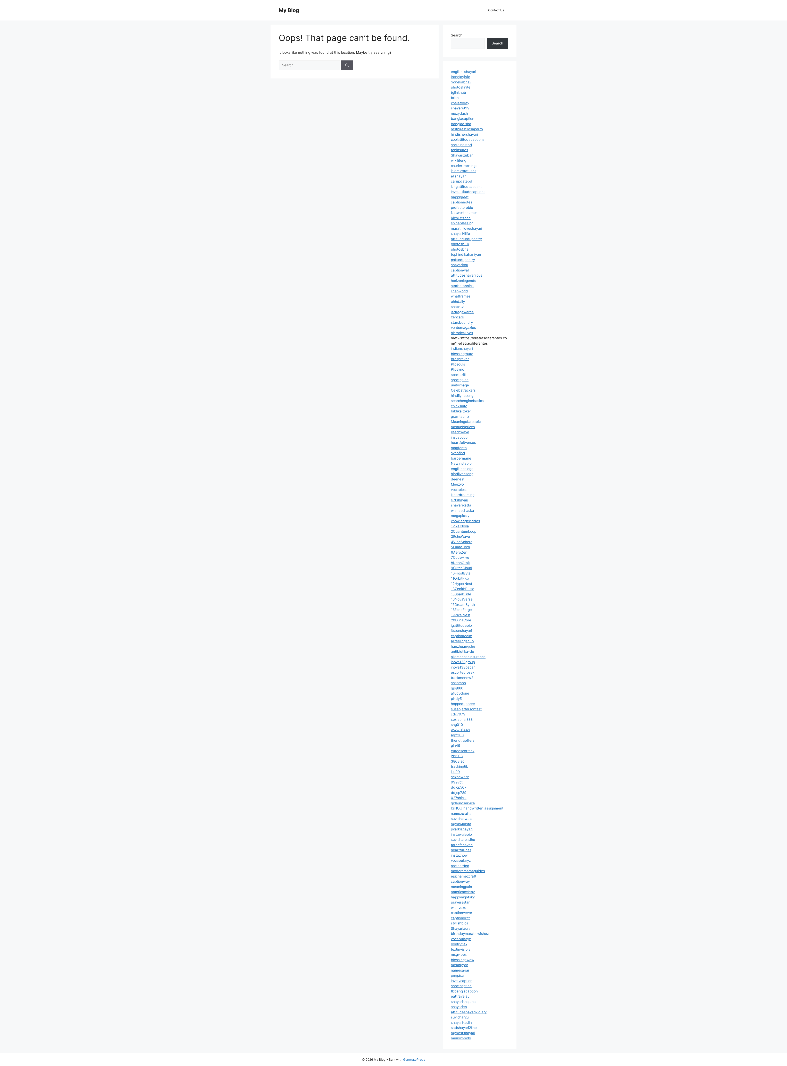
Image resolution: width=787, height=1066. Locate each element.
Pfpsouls (458, 364)
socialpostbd (461, 145)
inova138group (463, 662)
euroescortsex (462, 751)
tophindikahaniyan (466, 254)
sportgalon (460, 380)
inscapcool (459, 437)
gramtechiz (460, 416)
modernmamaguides (468, 871)
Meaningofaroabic (466, 422)
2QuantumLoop (463, 531)
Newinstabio (461, 463)
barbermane (461, 458)
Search (456, 35)
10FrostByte (461, 573)
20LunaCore (461, 620)
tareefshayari (462, 845)
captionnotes (461, 202)
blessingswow (462, 960)
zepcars (457, 317)
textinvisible (461, 949)
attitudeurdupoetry (466, 239)
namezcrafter (462, 814)
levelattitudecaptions (468, 192)
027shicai (458, 798)
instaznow (459, 855)
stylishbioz (459, 923)
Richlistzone (461, 218)
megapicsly (460, 516)
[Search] (347, 65)
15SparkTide (461, 594)
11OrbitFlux (460, 578)
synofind (458, 453)
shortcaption (461, 986)
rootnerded (460, 866)
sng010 (457, 725)
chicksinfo (459, 406)
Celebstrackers (463, 390)
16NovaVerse (462, 599)
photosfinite (460, 87)
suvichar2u (460, 1017)
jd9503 (457, 756)
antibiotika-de (462, 651)
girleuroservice (463, 803)
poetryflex (459, 944)
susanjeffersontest (466, 709)
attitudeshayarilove (466, 275)
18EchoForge (461, 610)
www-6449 (460, 730)
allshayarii (459, 176)
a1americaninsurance (468, 657)
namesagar (460, 970)
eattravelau (460, 996)
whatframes (461, 296)
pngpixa (457, 975)
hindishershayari (464, 134)
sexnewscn (460, 777)
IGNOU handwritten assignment (477, 808)
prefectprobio (462, 207)
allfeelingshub (462, 641)
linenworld (459, 291)
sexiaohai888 (462, 719)
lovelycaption (461, 981)
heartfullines (461, 850)
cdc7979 (458, 714)
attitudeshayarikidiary (469, 1012)
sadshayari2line (464, 1028)
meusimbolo (461, 1038)
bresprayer (460, 359)
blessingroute (462, 354)
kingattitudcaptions (466, 187)
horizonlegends (463, 281)
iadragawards (462, 312)
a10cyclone (460, 693)
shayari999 (460, 108)
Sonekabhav (461, 82)
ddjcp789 (458, 793)
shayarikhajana (463, 1002)
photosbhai (460, 249)
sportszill (458, 375)
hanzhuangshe (463, 646)
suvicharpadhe (463, 840)
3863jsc (457, 761)
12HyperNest (461, 584)
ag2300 (457, 735)
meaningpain (461, 887)
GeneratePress (414, 1059)
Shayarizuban (462, 155)
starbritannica (462, 286)
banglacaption (462, 119)
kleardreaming (462, 495)
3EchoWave (460, 537)
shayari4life (460, 234)
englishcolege (462, 469)
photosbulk (460, 244)
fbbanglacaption (464, 991)
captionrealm (461, 636)
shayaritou (459, 265)
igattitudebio (461, 625)
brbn (455, 98)
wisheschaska (462, 511)
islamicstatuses (463, 171)
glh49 (455, 746)
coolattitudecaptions (467, 139)
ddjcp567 (458, 787)
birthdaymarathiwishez (470, 934)
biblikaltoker (461, 411)
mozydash (459, 113)
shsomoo (458, 683)
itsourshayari (461, 631)
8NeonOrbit (460, 563)
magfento (459, 448)
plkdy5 (456, 699)
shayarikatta (461, 505)
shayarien (459, 1007)
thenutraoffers (462, 740)
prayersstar (460, 902)
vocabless (459, 490)
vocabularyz (461, 860)
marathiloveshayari (466, 228)
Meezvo (457, 484)
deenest (457, 479)
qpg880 (457, 688)
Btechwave (460, 432)
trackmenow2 (462, 678)
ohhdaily (458, 302)
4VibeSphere (461, 542)
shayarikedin (461, 1023)
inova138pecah (463, 667)
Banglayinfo (460, 77)
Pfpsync (457, 369)
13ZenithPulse (462, 589)
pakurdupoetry (463, 260)
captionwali (460, 270)
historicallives (462, 333)
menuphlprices (463, 427)
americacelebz (463, 892)
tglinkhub (458, 93)
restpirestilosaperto (467, 129)
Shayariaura (461, 928)
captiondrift (460, 918)
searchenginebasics (467, 401)
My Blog (289, 10)
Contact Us (496, 10)
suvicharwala (461, 819)
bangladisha (461, 124)
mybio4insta (461, 824)
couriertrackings (464, 166)
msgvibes (459, 954)
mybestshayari (463, 1033)
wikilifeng (458, 160)
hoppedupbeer (463, 704)
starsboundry (462, 322)
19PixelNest (460, 615)
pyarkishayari (462, 829)
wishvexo (458, 908)
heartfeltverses (463, 442)
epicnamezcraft (463, 876)
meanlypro (459, 965)
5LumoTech (460, 547)
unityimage (460, 385)
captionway (460, 881)
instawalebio (461, 834)
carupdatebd (461, 181)
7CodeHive (460, 557)
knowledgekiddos (465, 521)
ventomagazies (463, 328)
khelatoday (460, 103)
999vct (457, 782)
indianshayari (462, 348)
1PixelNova (460, 526)
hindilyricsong (462, 396)
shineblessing (462, 223)
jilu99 (455, 772)
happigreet (460, 197)
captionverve (461, 913)
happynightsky (463, 897)
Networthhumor (464, 213)
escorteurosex (462, 672)
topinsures (459, 150)
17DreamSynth (463, 605)
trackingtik (459, 766)
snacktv (457, 307)
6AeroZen (459, 552)
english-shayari (463, 72)
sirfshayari (459, 500)
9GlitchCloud (461, 568)
